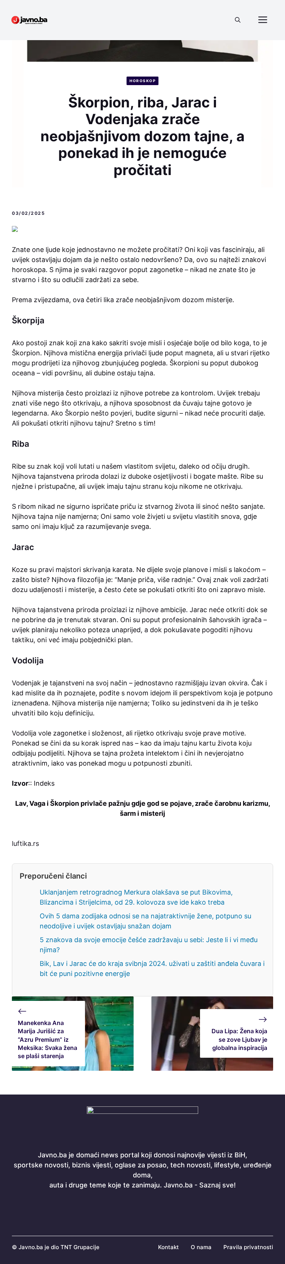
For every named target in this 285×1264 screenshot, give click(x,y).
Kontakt (168, 1247)
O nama (201, 1247)
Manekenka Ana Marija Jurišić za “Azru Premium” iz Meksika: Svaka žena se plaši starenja (47, 1039)
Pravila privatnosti (248, 1247)
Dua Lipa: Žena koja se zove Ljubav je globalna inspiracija (239, 1039)
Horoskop (142, 80)
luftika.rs (25, 843)
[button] (237, 20)
